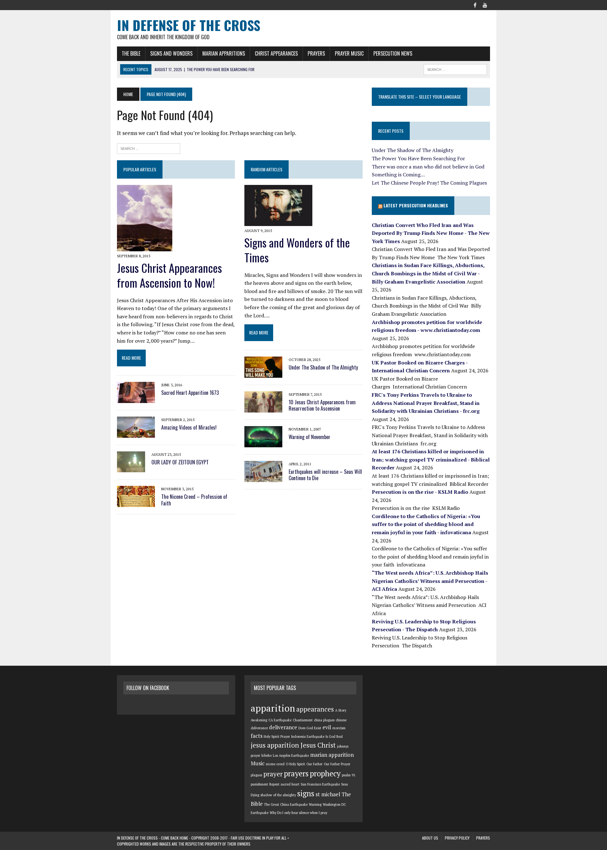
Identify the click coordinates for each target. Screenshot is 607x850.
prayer (273, 773)
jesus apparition (275, 745)
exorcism (339, 728)
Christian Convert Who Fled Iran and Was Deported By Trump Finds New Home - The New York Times (431, 233)
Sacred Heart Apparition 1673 (190, 392)
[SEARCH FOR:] (455, 68)
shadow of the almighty (278, 795)
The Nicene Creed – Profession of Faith (194, 500)
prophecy (325, 773)
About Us (430, 838)
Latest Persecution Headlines (415, 205)
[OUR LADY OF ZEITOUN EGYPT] (131, 468)
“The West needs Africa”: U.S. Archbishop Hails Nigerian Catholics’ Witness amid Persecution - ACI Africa (430, 580)
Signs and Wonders (171, 53)
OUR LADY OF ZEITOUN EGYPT (180, 462)
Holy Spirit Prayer (277, 736)
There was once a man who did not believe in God (428, 166)
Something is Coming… (398, 174)
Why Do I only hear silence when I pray (298, 812)
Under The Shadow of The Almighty (323, 367)
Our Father (314, 764)
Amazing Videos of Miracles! (189, 427)
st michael (328, 794)
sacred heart (290, 784)
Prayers (316, 53)
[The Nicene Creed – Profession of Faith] (136, 502)
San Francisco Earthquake (320, 784)
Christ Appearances (276, 53)
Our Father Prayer (337, 764)
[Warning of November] (263, 442)
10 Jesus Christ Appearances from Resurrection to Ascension (322, 405)
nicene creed (275, 764)
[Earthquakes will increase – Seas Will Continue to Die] (263, 477)
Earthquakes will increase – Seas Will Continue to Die (325, 475)
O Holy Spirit (295, 764)
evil (326, 727)
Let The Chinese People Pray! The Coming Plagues (429, 182)
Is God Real (334, 736)
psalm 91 (348, 775)
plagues (256, 775)
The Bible (131, 53)
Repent (274, 784)
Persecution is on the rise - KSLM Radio (420, 491)
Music (258, 763)
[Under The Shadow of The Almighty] (263, 373)
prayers (296, 773)
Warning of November (309, 437)
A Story (340, 710)
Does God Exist (309, 728)
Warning (315, 804)
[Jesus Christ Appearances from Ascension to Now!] (144, 246)
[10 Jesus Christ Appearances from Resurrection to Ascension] (263, 408)
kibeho (266, 755)
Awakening (259, 720)
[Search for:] (148, 147)
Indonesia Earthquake (307, 736)
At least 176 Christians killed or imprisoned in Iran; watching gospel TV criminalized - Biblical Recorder (431, 459)
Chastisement (303, 720)
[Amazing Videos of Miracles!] (136, 433)
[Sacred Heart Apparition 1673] (136, 398)
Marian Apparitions (223, 53)
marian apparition (332, 754)
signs (305, 793)
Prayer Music (349, 53)
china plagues (324, 720)
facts (256, 735)
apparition (273, 708)
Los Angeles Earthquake (291, 755)
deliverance (283, 727)
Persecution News (392, 53)
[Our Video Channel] (485, 4)
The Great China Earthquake (286, 804)
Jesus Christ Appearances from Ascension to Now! (169, 275)
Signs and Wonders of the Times (297, 250)
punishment (259, 784)
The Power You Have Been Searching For (418, 158)
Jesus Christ (318, 745)
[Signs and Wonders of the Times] (278, 221)
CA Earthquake (279, 720)
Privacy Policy (457, 838)
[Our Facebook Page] (475, 4)
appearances (315, 709)
